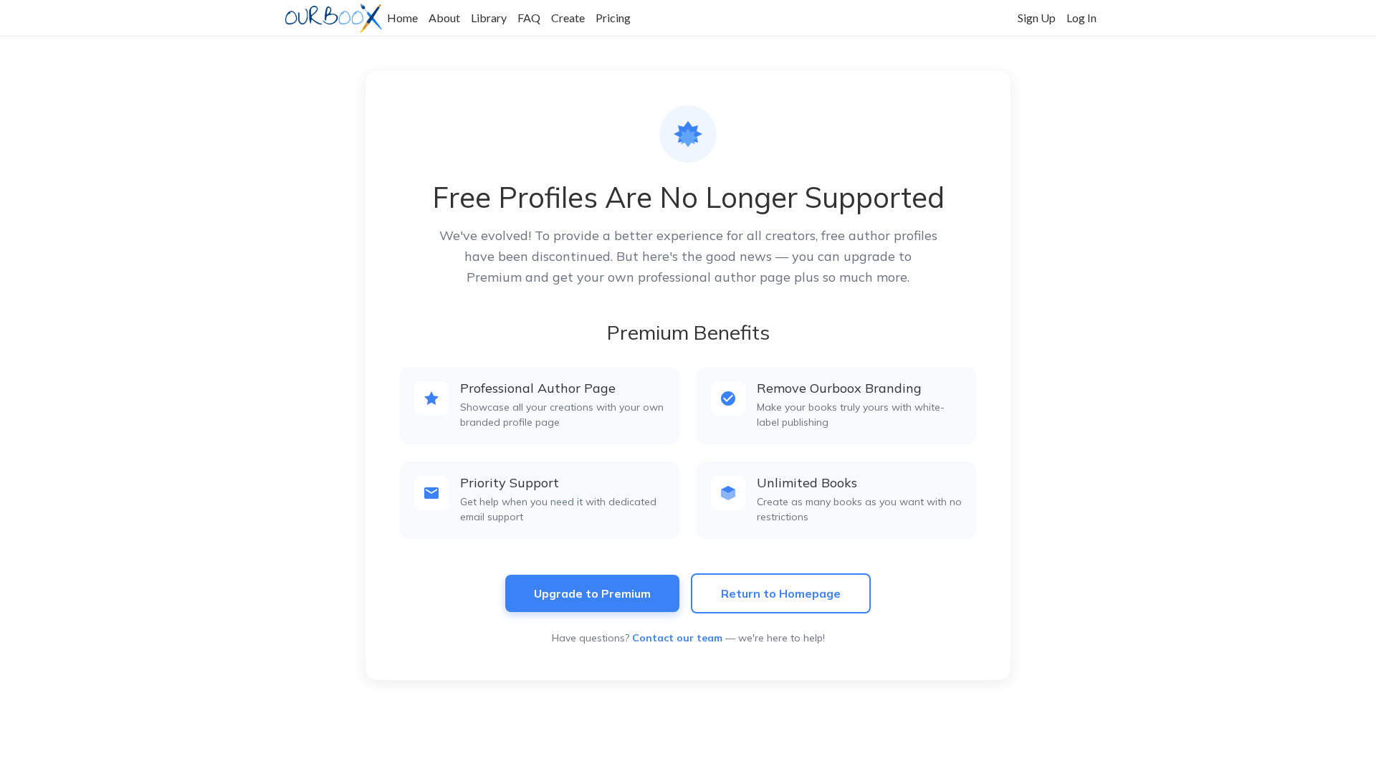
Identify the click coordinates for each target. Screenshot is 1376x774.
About (444, 17)
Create (568, 17)
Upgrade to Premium (592, 593)
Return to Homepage (781, 593)
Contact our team (677, 637)
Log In (1081, 17)
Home (402, 17)
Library (489, 17)
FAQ (528, 17)
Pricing (613, 17)
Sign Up (1037, 17)
